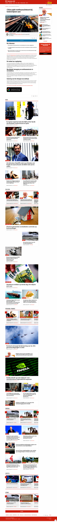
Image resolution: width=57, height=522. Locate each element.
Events (18, 515)
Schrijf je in (45, 53)
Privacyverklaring (34, 515)
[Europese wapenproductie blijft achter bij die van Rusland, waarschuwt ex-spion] (21, 102)
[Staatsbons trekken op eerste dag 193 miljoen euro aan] (21, 264)
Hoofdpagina (6, 6)
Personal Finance (22, 2)
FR (51, 1)
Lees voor (21, 40)
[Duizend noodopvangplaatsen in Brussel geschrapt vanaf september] (13, 127)
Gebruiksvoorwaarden (27, 515)
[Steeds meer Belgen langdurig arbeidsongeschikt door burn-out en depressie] (13, 170)
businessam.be (14, 33)
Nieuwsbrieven (15, 515)
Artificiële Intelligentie (37, 482)
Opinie (47, 4)
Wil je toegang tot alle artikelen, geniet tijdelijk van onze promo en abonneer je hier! (20, 85)
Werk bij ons (22, 515)
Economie (6, 2)
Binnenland (35, 501)
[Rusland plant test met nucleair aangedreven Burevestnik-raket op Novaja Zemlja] (30, 127)
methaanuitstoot (13, 55)
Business (7, 119)
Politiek (14, 2)
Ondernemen (10, 2)
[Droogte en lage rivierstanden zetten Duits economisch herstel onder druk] (40, 34)
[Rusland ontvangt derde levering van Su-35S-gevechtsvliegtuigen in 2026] (21, 326)
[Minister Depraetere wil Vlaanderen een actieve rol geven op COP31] (40, 37)
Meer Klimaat (47, 41)
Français (50, 515)
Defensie (24, 135)
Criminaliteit (36, 198)
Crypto (27, 2)
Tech (16, 2)
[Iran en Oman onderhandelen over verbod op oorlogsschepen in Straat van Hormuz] (10, 448)
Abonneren (49, 2)
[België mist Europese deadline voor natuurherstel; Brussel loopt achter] (10, 352)
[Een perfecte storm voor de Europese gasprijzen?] (30, 232)
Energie (19, 2)
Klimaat (7, 31)
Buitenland (7, 160)
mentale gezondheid (9, 178)
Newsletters (50, 4)
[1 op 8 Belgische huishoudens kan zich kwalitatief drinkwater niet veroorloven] (13, 383)
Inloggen (48, 1)
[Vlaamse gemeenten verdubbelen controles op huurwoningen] (26, 311)
